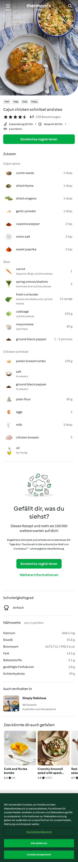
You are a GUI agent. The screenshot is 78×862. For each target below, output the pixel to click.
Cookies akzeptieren (39, 854)
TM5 (24, 101)
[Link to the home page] (39, 7)
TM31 (34, 101)
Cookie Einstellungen (39, 831)
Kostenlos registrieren (38, 139)
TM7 (6, 101)
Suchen (70, 10)
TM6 (15, 101)
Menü (8, 10)
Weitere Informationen (39, 575)
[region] (39, 827)
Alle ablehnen (39, 843)
